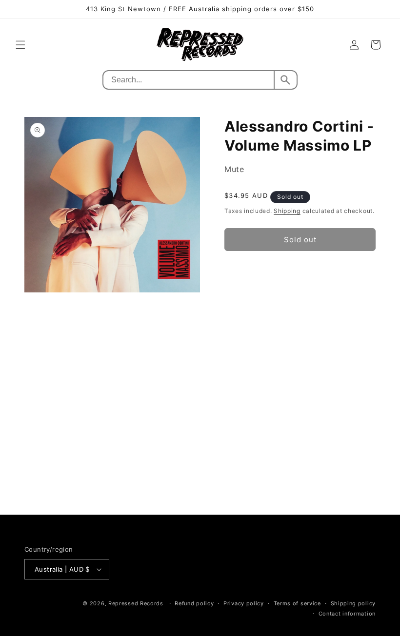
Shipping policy (353, 603)
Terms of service (297, 603)
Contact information (347, 613)
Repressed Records (135, 603)
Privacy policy (243, 603)
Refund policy (194, 603)
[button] (20, 45)
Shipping (287, 210)
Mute (234, 169)
